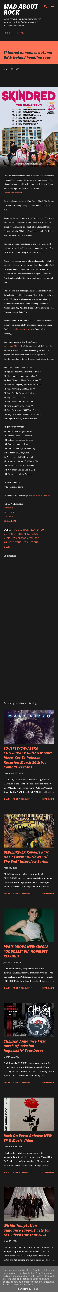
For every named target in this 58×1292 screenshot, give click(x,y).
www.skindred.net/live (40, 495)
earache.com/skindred (13, 193)
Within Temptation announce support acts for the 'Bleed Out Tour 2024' (27, 1230)
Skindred (9, 542)
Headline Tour (20, 529)
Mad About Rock (21, 9)
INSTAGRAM (10, 521)
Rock (37, 538)
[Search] (45, 5)
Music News (10, 538)
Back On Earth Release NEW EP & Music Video (28, 1138)
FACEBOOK (9, 512)
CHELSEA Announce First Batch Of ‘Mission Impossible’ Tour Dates (25, 1046)
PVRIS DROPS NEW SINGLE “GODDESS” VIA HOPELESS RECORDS (26, 951)
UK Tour (33, 542)
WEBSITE (8, 508)
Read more (48, 799)
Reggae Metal (25, 538)
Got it (37, 1289)
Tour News (21, 542)
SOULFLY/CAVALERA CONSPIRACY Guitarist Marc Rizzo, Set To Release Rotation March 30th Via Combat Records (28, 757)
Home (7, 32)
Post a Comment (22, 799)
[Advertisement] (29, 663)
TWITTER (8, 517)
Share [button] (7, 546)
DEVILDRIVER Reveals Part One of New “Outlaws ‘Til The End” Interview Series (26, 857)
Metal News (30, 534)
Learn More (24, 1289)
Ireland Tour (37, 529)
